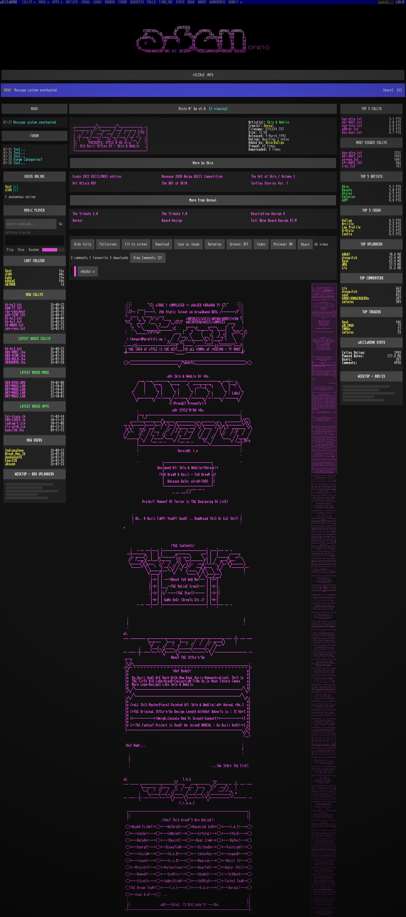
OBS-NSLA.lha (15, 345)
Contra (347, 220)
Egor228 (11, 447)
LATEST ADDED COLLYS (34, 325)
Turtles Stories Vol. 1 (269, 169)
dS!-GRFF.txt (352, 108)
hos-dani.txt (352, 119)
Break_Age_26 (15, 440)
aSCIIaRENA (8, 2)
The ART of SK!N (174, 169)
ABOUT (202, 2)
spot (345, 281)
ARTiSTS (72, 2)
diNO (8, 176)
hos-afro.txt (352, 105)
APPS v (57, 2)
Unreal (269, 112)
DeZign (347, 207)
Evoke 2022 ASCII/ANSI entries (97, 163)
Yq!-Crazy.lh (15, 403)
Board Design (172, 207)
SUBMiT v (235, 2)
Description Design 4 (268, 200)
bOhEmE (10, 267)
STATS (180, 2)
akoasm (10, 450)
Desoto (347, 176)
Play (10, 236)
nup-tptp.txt (352, 112)
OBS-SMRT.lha (15, 338)
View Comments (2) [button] (147, 244)
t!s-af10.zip (15, 413)
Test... (19, 136)
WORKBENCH (217, 2)
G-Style (348, 217)
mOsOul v (88, 258)
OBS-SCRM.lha (15, 342)
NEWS (191, 2)
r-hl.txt (348, 153)
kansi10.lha (14, 416)
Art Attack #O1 (84, 169)
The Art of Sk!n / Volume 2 (273, 163)
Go (60, 210)
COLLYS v (29, 2)
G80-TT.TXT (13, 294)
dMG (344, 251)
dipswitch (349, 244)
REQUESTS (137, 2)
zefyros (348, 288)
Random (34, 236)
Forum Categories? (28, 146)
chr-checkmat (15, 298)
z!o (344, 254)
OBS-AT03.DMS (15, 369)
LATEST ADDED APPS (34, 393)
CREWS (85, 2)
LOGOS (97, 2)
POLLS (151, 2)
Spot (8, 173)
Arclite (348, 210)
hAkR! (346, 241)
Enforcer (348, 183)
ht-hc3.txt (13, 291)
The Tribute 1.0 (174, 200)
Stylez (347, 180)
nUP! (345, 186)
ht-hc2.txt (13, 305)
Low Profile (351, 213)
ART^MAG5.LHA (15, 379)
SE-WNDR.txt (14, 311)
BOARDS (110, 2)
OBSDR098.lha (15, 349)
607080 (10, 271)
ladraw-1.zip (15, 410)
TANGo (346, 315)
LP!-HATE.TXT (352, 149)
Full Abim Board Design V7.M (274, 207)
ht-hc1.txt (13, 308)
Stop (21, 236)
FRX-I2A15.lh (15, 406)
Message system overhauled (35, 108)
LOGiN (400, 2)
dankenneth (13, 443)
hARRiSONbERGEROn (355, 285)
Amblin (284, 108)
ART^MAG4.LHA (15, 376)
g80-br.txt (350, 115)
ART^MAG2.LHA (15, 382)
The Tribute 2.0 (85, 200)
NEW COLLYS (34, 281)
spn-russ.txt (15, 315)
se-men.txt (350, 146)
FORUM (122, 2)
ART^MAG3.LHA (15, 372)
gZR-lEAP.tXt (15, 301)
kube (8, 264)
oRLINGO (348, 312)
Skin (270, 108)
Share (305, 231)
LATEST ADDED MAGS (34, 359)
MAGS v (44, 2)
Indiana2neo (14, 437)
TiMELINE (166, 2)
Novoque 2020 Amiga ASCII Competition (192, 163)
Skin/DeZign (274, 129)
